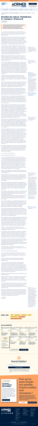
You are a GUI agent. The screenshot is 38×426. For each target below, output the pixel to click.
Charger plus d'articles (14, 349)
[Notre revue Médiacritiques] (5, 5)
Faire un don (33, 3)
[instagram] (8, 413)
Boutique (31, 9)
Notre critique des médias (13, 9)
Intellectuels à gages (31, 73)
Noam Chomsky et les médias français (31, 197)
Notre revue (26, 9)
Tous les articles (23, 349)
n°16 (31, 76)
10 (21, 206)
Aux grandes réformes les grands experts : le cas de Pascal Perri (5, 345)
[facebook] (2, 413)
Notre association (5, 9)
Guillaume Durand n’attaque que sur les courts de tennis (32, 93)
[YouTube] (6, 413)
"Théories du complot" (14, 316)
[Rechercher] (34, 9)
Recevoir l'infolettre (33, 6)
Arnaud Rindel (4, 21)
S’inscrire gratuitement (19, 367)
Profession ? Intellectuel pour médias (16, 318)
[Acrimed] (19, 5)
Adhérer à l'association (32, 402)
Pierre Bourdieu (33, 294)
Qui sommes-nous (26, 410)
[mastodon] (12, 413)
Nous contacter (25, 414)
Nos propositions (21, 9)
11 (7, 287)
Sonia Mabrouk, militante (5, 341)
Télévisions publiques (22, 316)
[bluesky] (10, 413)
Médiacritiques (18, 413)
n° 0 (33, 94)
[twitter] (4, 413)
